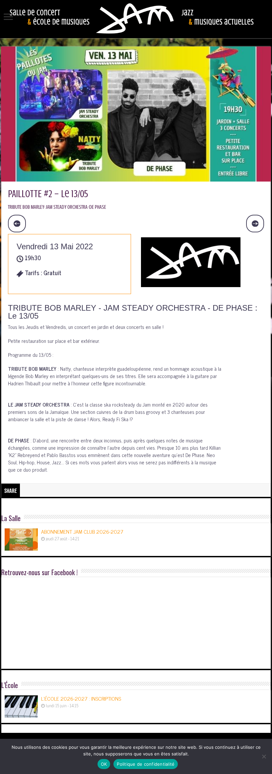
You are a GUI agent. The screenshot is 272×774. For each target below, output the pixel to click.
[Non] (263, 756)
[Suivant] (255, 224)
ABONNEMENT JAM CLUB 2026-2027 (82, 531)
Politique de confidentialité (145, 764)
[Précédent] (17, 224)
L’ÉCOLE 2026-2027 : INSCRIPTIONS (81, 698)
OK (104, 764)
